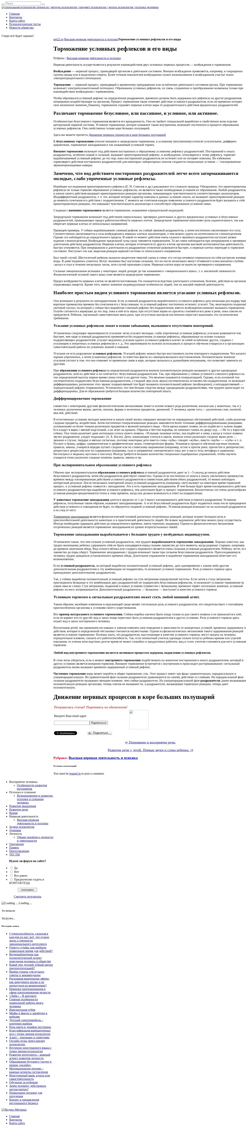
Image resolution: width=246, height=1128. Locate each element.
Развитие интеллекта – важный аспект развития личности (29, 1056)
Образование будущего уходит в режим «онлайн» (30, 1063)
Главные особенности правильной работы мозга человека (26, 1003)
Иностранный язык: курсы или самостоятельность (29, 1077)
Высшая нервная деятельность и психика (91, 39)
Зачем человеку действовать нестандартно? (27, 1087)
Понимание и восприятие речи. (150, 742)
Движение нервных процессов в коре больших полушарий (127, 134)
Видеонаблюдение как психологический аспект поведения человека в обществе (30, 958)
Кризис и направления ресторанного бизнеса (24, 1101)
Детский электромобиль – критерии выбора (26, 1021)
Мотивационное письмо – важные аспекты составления (28, 1070)
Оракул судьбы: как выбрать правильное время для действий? (31, 949)
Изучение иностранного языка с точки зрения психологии (30, 1049)
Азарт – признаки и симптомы (29, 1037)
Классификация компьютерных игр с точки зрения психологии (30, 1032)
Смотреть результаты (27, 896)
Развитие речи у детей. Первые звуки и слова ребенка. (150, 750)
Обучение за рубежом (23, 1082)
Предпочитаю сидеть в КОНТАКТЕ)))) (26, 881)
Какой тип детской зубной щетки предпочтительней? (31, 966)
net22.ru (58, 39)
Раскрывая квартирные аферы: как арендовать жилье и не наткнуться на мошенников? (29, 982)
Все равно (20, 875)
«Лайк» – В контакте (23, 996)
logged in (75, 773)
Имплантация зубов (22, 1009)
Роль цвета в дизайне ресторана (30, 1027)
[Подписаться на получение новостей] (139, 728)
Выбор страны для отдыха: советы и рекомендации (26, 973)
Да (15, 868)
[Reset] (43, 4)
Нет (16, 871)
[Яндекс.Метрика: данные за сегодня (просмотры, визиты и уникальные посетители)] (14, 1109)
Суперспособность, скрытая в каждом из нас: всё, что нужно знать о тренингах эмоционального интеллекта (29, 939)
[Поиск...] (3, 4)
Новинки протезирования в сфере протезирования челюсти (30, 990)
